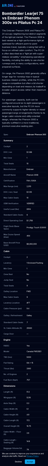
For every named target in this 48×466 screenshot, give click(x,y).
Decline (18, 462)
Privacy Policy (33, 456)
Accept (30, 462)
